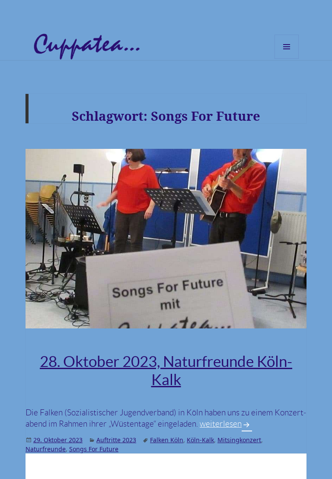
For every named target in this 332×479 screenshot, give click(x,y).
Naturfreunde (46, 449)
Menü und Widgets (287, 58)
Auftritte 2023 (116, 440)
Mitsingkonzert (239, 440)
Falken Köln (166, 440)
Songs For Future (93, 449)
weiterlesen (226, 423)
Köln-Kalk (200, 440)
